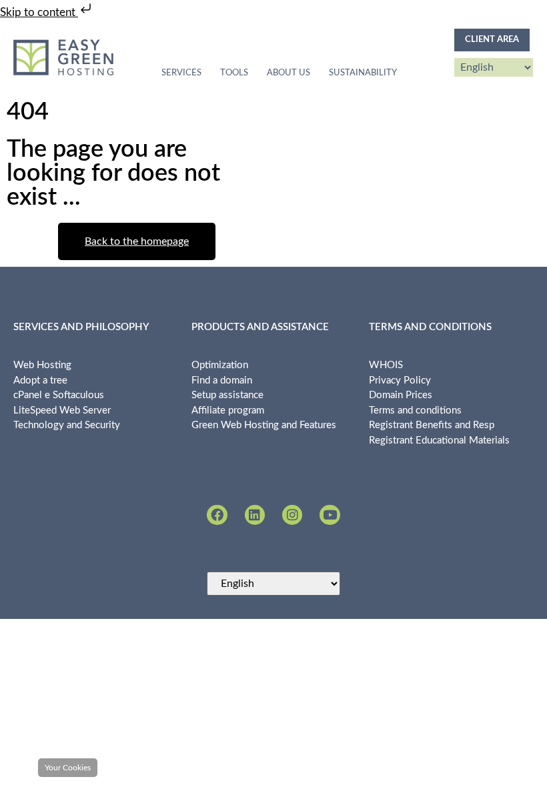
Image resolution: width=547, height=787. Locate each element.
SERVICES (181, 73)
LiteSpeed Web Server (62, 411)
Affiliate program (227, 411)
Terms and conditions (415, 411)
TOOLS (234, 73)
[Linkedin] (255, 515)
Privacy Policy (400, 380)
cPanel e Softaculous (58, 395)
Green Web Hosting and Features (263, 425)
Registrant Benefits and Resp (431, 425)
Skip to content (39, 12)
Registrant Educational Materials (439, 441)
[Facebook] (217, 515)
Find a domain (221, 380)
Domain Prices (400, 395)
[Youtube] (330, 515)
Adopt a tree (40, 380)
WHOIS (386, 365)
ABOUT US (288, 73)
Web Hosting (42, 365)
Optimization (219, 365)
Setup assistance (227, 395)
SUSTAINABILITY (363, 73)
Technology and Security (66, 425)
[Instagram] (292, 515)
